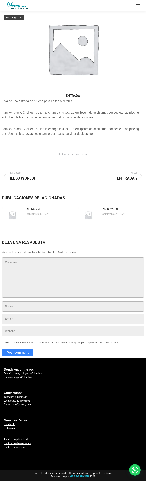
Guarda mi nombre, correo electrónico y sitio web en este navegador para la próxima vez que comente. (62, 342)
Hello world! (110, 208)
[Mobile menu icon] (138, 6)
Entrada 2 (33, 208)
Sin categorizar (14, 17)
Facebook (9, 424)
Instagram (9, 428)
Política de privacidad (16, 439)
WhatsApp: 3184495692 (17, 400)
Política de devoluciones (17, 443)
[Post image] (12, 215)
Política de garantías (15, 447)
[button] (135, 470)
